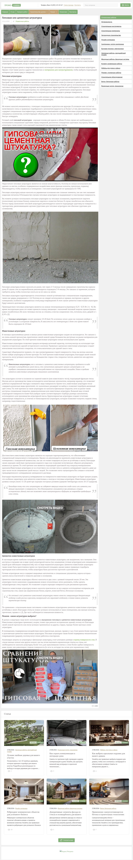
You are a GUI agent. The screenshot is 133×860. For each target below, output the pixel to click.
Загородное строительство (111, 35)
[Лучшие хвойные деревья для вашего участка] (24, 733)
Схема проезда (68, 5)
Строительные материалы (110, 31)
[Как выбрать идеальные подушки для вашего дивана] (109, 733)
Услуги (52, 12)
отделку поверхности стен (84, 639)
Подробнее (36, 771)
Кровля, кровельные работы (111, 64)
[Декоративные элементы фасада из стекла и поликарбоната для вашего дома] (66, 791)
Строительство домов (38, 12)
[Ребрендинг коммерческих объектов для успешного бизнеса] (24, 791)
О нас (13, 12)
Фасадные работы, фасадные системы (115, 59)
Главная (5, 12)
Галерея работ (22, 12)
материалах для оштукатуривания (59, 70)
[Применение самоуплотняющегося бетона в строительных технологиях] (109, 791)
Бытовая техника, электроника (112, 49)
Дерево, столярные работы (111, 73)
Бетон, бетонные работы (110, 81)
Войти (127, 5)
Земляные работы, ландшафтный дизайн (113, 54)
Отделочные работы (22, 21)
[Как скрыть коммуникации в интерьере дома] (66, 733)
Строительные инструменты (111, 26)
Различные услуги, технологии (112, 86)
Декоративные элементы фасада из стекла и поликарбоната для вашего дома (65, 814)
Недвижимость (106, 22)
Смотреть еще (68, 840)
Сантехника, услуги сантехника (112, 44)
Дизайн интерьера (108, 40)
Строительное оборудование (111, 77)
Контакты (78, 5)
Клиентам (63, 12)
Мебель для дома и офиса (110, 68)
